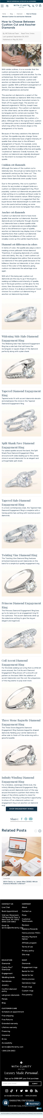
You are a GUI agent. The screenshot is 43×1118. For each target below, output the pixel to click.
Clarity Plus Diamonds (7, 968)
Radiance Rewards (29, 929)
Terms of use (27, 947)
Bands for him (28, 971)
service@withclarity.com (11, 928)
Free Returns (7, 1019)
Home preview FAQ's (31, 933)
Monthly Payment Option (29, 938)
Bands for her (27, 975)
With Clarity (17, 1106)
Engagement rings (29, 967)
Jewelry (5, 985)
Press (24, 915)
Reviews (25, 925)
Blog (11, 14)
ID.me (4, 1039)
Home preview (28, 979)
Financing (6, 1031)
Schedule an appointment (13, 1012)
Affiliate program (29, 943)
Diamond (19, 14)
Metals (4, 999)
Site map (26, 954)
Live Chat (6, 907)
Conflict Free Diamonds (37, 1113)
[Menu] (2, 6)
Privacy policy (28, 951)
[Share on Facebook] (21, 818)
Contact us (26, 911)
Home (4, 14)
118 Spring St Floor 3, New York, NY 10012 (11, 918)
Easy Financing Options (5, 1113)
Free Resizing (29, 1113)
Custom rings (27, 991)
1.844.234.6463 (8, 1051)
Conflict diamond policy (9, 990)
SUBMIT (35, 1083)
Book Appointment (10, 911)
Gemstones (6, 981)
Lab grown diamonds (10, 995)
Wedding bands (8, 977)
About (24, 907)
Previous (35, 831)
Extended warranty (10, 1023)
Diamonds (6, 963)
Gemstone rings (28, 983)
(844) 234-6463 (9, 922)
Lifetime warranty (9, 1027)
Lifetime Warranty (14, 1113)
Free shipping (8, 1016)
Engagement (7, 973)
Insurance (6, 1035)
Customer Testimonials (27, 920)
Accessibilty (7, 1043)
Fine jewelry (27, 994)
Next (39, 831)
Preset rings (27, 987)
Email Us (5, 925)
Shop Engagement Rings (21, 809)
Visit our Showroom (10, 915)
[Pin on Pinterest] (25, 818)
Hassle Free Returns (22, 1113)
